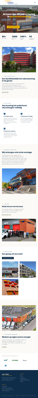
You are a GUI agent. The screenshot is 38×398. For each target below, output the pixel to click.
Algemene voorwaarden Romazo (31, 395)
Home (21, 375)
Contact (21, 381)
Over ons (21, 377)
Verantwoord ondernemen (25, 379)
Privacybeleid (23, 395)
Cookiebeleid (17, 395)
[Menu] (35, 2)
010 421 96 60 (4, 386)
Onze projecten (23, 378)
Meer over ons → (5, 92)
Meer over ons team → (7, 214)
